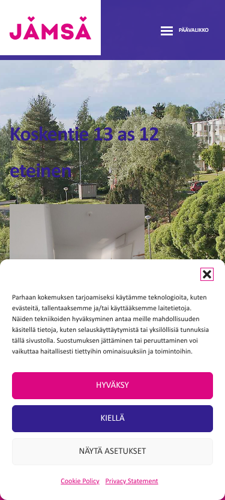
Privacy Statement (132, 481)
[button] (207, 274)
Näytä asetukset (112, 451)
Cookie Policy (80, 481)
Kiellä (112, 418)
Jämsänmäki (50, 28)
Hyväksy (112, 385)
